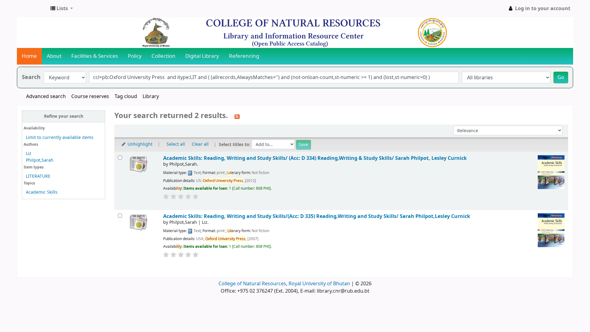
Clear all (200, 144)
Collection (163, 56)
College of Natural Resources (252, 283)
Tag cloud (126, 96)
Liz (28, 153)
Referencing (244, 56)
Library (151, 96)
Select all (176, 144)
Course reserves (90, 96)
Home (29, 56)
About (54, 56)
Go (560, 77)
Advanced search (46, 96)
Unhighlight (139, 144)
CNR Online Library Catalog (32, 8)
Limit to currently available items (59, 137)
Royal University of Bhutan (319, 283)
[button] (61, 8)
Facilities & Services (94, 56)
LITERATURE (38, 176)
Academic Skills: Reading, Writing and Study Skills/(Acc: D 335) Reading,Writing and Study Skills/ (316, 216)
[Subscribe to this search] (237, 116)
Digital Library (202, 56)
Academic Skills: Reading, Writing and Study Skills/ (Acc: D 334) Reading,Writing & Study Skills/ (315, 158)
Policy (135, 56)
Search (31, 77)
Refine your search (63, 116)
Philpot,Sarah (39, 160)
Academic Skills (41, 192)
